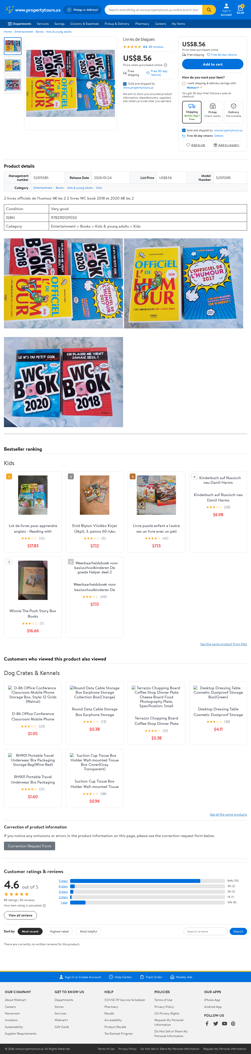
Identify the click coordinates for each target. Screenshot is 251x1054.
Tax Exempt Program (118, 1033)
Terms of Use (163, 1000)
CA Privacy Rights (166, 1013)
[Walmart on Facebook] (207, 1024)
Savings (59, 23)
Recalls (109, 1013)
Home (8, 31)
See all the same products (228, 814)
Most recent (30, 931)
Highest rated (59, 931)
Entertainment (23, 31)
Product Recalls (115, 1027)
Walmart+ (61, 1020)
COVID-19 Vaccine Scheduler (124, 1000)
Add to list (198, 145)
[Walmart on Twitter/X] (215, 1024)
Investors (11, 1020)
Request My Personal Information (168, 1022)
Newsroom (12, 1013)
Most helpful (88, 931)
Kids (99, 188)
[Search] (209, 10)
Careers (160, 23)
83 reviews (156, 47)
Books (40, 31)
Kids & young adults (59, 31)
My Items (178, 23)
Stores (59, 1006)
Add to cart (213, 64)
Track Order (154, 977)
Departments (22, 23)
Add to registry (228, 145)
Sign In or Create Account (83, 977)
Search (238, 931)
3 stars (63, 891)
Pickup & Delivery (117, 23)
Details (218, 135)
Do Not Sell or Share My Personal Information (171, 1033)
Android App (213, 1006)
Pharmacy (142, 23)
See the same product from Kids (223, 644)
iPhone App (212, 1000)
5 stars (63, 881)
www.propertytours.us (138, 87)
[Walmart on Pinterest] (233, 1024)
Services (43, 23)
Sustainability (14, 1027)
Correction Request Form (29, 846)
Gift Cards (62, 1027)
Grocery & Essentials (84, 23)
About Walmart (15, 1000)
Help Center (123, 977)
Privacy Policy (164, 1006)
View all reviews (20, 915)
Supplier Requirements (20, 1033)
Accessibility (113, 1020)
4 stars (63, 886)
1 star (64, 902)
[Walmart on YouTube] (224, 1024)
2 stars (63, 897)
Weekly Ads (184, 977)
